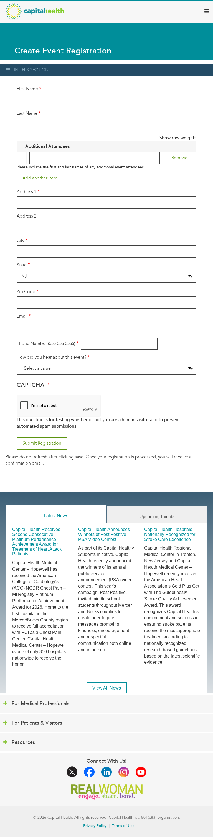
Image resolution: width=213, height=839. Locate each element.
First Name (27, 88)
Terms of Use (123, 825)
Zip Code (26, 291)
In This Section (31, 70)
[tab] (56, 514)
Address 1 (26, 191)
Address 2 (26, 216)
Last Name (27, 113)
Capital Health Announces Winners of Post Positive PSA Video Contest (104, 534)
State (22, 265)
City (20, 240)
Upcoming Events (157, 516)
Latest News (56, 515)
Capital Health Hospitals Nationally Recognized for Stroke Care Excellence (169, 534)
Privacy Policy (94, 825)
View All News (106, 688)
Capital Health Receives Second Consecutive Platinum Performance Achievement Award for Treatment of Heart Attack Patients (37, 541)
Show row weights (177, 138)
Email (22, 316)
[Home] (35, 11)
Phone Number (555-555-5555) (46, 343)
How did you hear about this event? (51, 357)
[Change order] (20, 158)
